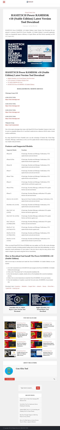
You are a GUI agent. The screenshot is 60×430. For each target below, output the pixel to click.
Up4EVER (8, 288)
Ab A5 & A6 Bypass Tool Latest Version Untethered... (21, 345)
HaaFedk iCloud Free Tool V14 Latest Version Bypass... (22, 326)
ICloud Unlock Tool (30, 12)
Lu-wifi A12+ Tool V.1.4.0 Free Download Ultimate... (48, 326)
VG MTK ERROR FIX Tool (15, 82)
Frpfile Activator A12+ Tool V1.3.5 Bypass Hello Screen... (22, 354)
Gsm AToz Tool (33, 26)
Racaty (44, 286)
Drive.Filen (50, 286)
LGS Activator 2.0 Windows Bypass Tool (18, 80)
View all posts (10, 379)
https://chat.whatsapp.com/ (12, 99)
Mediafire (24, 286)
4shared (39, 286)
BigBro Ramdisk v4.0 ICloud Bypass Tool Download (21, 78)
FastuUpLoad (15, 288)
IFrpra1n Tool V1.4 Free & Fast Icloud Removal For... (47, 354)
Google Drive (31, 286)
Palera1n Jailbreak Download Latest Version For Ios (47, 335)
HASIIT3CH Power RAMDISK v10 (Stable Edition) (21, 84)
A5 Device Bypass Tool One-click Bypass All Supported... (22, 335)
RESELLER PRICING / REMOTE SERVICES (30, 88)
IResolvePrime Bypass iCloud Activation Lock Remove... (48, 345)
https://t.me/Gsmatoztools (12, 125)
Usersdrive (17, 286)
